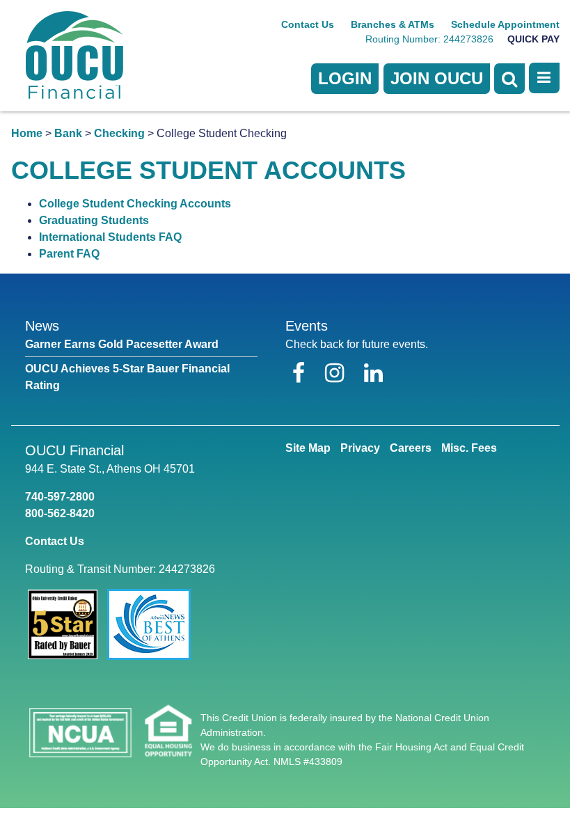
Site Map (308, 448)
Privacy (360, 448)
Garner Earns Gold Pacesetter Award (122, 344)
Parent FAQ (69, 254)
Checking (119, 133)
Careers (411, 448)
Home (26, 133)
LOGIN (345, 78)
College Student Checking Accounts (135, 204)
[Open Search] (509, 78)
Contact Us (307, 24)
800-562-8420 (60, 513)
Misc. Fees (469, 448)
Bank (68, 133)
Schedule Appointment (505, 24)
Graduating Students (94, 220)
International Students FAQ (110, 237)
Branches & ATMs (392, 24)
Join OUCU (436, 78)
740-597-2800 (60, 497)
